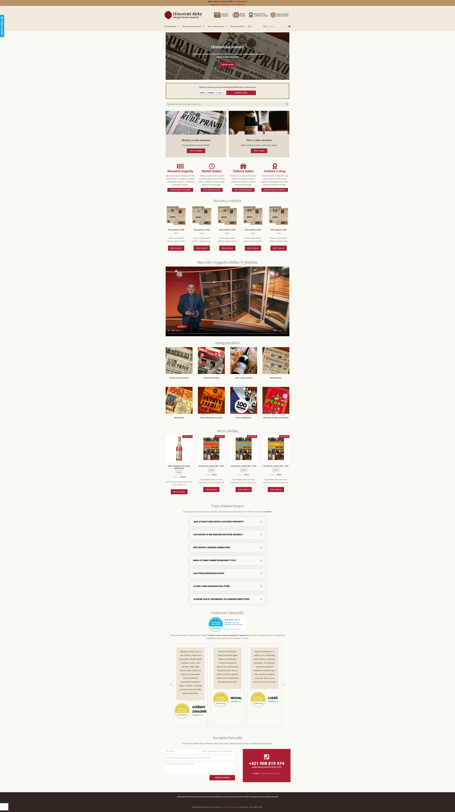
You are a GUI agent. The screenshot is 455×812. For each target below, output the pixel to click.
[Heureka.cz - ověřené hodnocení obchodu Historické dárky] (227, 624)
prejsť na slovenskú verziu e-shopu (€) (228, 4)
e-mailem (267, 512)
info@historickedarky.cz (270, 773)
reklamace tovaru (221, 796)
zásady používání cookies (260, 796)
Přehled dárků (170, 26)
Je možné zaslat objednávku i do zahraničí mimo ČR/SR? (221, 599)
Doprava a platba (237, 26)
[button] (168, 56)
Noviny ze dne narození (191, 26)
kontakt (275, 796)
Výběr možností (176, 248)
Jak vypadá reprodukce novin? (208, 573)
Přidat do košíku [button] (179, 492)
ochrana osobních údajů (239, 796)
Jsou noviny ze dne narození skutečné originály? (218, 534)
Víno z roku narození (216, 26)
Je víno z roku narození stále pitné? (211, 586)
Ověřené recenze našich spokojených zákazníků (228, 635)
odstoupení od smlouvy (203, 796)
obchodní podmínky (185, 796)
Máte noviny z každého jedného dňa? (211, 547)
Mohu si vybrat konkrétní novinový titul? (214, 560)
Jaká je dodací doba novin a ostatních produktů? (218, 522)
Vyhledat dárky (241, 92)
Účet (250, 26)
